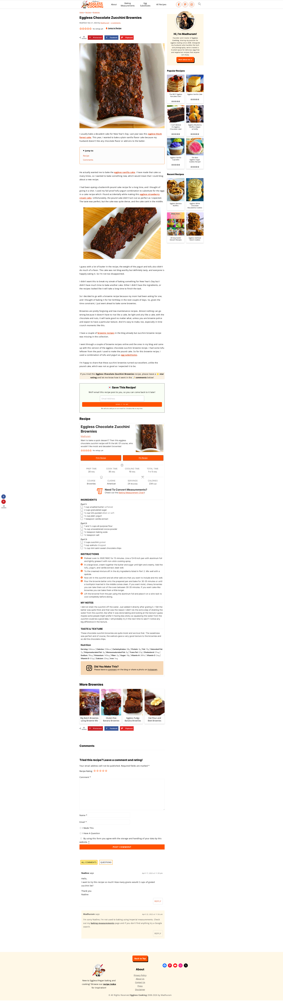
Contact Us (140, 982)
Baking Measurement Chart (131, 492)
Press (140, 986)
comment (112, 669)
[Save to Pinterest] (3, 501)
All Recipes (161, 4)
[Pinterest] (185, 4)
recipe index (109, 984)
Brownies (96, 12)
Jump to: (89, 150)
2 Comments (116, 23)
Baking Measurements (128, 4)
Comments (88, 159)
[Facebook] (179, 4)
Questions (105, 862)
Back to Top (140, 958)
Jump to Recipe (114, 28)
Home (81, 12)
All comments (88, 862)
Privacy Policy (140, 975)
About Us (140, 978)
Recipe (86, 155)
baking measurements (102, 923)
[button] (80, 28)
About (114, 4)
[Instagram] (191, 4)
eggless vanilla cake (124, 172)
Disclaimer (140, 989)
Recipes (88, 12)
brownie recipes (106, 333)
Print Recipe (101, 458)
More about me (184, 60)
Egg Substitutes (145, 4)
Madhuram (86, 436)
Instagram (152, 669)
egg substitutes (129, 355)
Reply (158, 901)
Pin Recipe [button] (143, 458)
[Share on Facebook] (3, 496)
